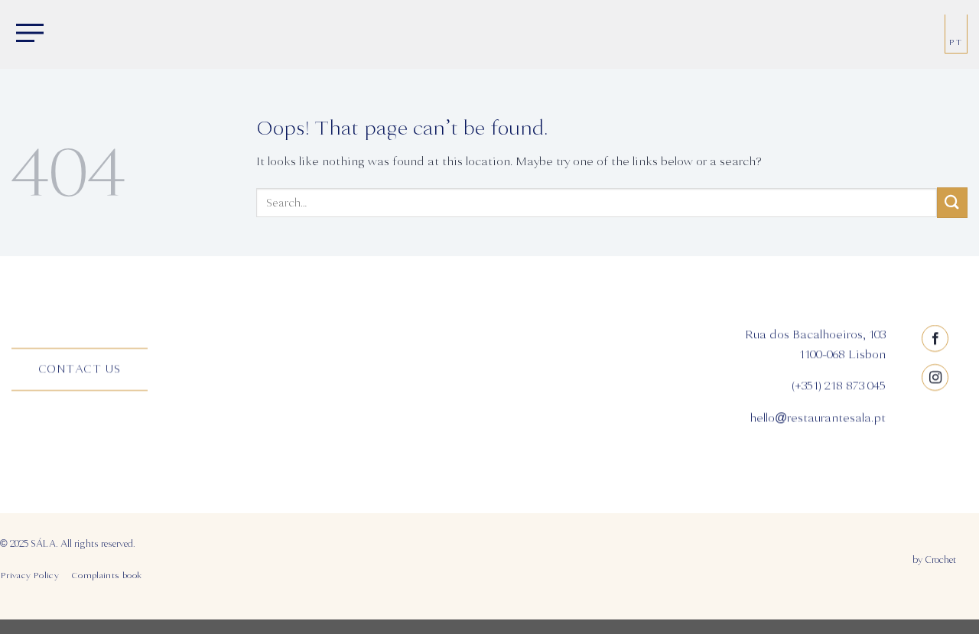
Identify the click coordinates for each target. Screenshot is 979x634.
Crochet (940, 560)
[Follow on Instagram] (935, 377)
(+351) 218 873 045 (839, 386)
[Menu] (26, 34)
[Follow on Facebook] (935, 338)
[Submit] (952, 202)
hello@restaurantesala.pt (818, 417)
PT (956, 42)
